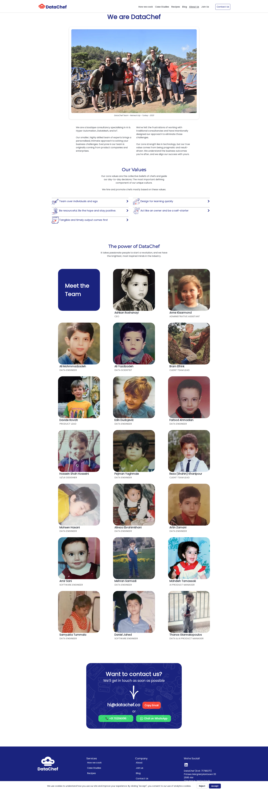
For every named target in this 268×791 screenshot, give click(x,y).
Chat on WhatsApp (155, 718)
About (139, 762)
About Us (194, 6)
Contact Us (223, 6)
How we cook (145, 6)
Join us (139, 768)
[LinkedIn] (187, 764)
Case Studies (162, 6)
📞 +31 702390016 (115, 718)
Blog (184, 6)
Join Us (205, 6)
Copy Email (152, 705)
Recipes (175, 6)
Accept (214, 786)
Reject (202, 786)
